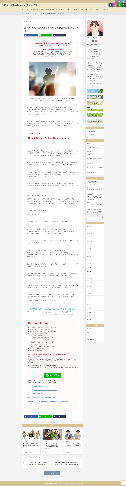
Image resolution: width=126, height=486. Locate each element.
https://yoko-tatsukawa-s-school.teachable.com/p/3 (55, 401)
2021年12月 (89, 278)
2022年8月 (89, 248)
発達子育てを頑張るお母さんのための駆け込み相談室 (19, 5)
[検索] (103, 218)
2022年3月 (89, 267)
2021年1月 (89, 316)
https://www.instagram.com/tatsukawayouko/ (45, 397)
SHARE (31, 35)
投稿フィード (90, 332)
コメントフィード (91, 335)
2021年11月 (89, 282)
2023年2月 (89, 226)
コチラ (99, 83)
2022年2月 (89, 271)
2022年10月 (89, 241)
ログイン (89, 328)
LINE (45, 35)
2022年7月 (89, 252)
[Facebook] (93, 41)
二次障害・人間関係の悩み (93, 147)
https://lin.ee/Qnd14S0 (37, 393)
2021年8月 (89, 293)
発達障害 (89, 151)
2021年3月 (89, 312)
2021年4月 (89, 308)
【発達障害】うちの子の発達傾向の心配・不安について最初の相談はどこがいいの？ (94, 204)
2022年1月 (89, 274)
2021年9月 (89, 290)
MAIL (59, 35)
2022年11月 (89, 237)
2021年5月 (89, 304)
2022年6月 (89, 256)
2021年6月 (89, 301)
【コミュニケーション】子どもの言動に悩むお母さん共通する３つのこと (51, 310)
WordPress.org (90, 339)
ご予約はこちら (120, 1)
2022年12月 (89, 233)
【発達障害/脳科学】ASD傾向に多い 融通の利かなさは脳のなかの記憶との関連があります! (94, 183)
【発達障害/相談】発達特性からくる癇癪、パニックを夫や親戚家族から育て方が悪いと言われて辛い (94, 211)
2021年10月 (89, 286)
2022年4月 (89, 263)
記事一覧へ (52, 473)
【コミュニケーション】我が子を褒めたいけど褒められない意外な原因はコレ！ (94, 189)
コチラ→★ (58, 56)
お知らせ (89, 163)
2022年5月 (89, 260)
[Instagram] (96, 41)
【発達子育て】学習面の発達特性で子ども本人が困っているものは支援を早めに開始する (68, 310)
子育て (26, 24)
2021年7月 (89, 297)
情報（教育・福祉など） (92, 172)
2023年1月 (89, 230)
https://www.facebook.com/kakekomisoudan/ (45, 390)
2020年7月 (89, 319)
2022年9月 (89, 245)
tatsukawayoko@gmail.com (40, 386)
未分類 (88, 143)
